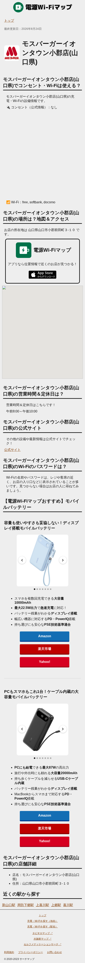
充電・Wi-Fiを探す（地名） (42, 921)
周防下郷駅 (25, 905)
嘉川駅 (68, 905)
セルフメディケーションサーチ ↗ (42, 944)
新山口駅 (8, 905)
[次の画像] (63, 560)
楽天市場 (44, 648)
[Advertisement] (42, 154)
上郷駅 (56, 905)
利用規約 (9, 952)
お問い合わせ (54, 952)
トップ (9, 20)
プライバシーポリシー (30, 952)
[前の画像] (22, 560)
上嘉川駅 (42, 905)
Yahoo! (44, 662)
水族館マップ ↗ (43, 938)
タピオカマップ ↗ (42, 933)
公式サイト (12, 450)
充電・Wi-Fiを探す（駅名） (42, 926)
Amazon (44, 636)
